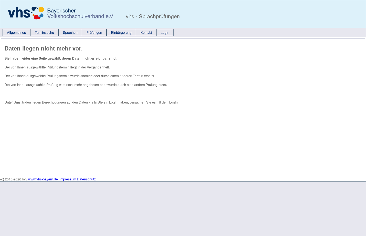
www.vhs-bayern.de (43, 179)
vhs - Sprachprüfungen (152, 16)
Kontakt (146, 32)
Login (165, 32)
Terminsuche (44, 32)
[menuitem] (16, 32)
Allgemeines (16, 32)
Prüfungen (94, 32)
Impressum (68, 179)
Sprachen (70, 32)
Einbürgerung (121, 32)
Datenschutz (86, 179)
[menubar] (88, 32)
